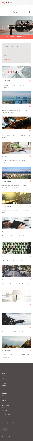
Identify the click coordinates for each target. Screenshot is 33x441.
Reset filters (7, 59)
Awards (4, 385)
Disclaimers (22, 434)
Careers (4, 371)
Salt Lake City (5, 405)
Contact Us (5, 418)
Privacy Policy (14, 434)
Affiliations (4, 373)
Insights (4, 375)
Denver (4, 395)
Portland (4, 400)
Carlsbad (4, 393)
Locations (4, 378)
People (4, 383)
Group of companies (7, 380)
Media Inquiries (5, 434)
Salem (3, 403)
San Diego (5, 407)
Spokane (4, 410)
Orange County (6, 398)
